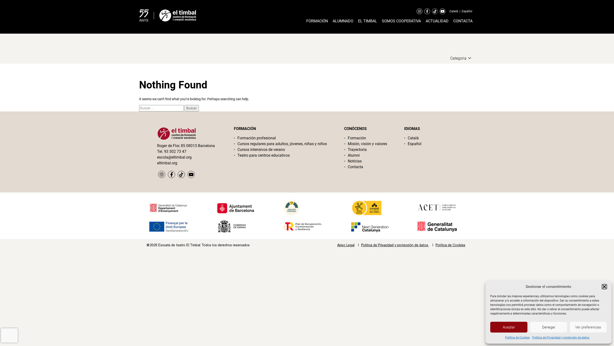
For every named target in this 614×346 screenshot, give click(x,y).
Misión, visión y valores (367, 144)
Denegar (548, 327)
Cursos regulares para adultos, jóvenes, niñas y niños (282, 144)
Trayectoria (357, 149)
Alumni (354, 155)
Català (453, 11)
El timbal (367, 21)
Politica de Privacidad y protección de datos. (561, 337)
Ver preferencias (588, 327)
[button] (604, 286)
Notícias (355, 161)
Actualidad (437, 21)
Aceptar (509, 327)
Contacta (462, 21)
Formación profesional (256, 138)
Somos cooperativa (401, 21)
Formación (317, 21)
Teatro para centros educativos (263, 155)
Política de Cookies (517, 337)
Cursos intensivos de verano (261, 149)
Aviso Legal (345, 245)
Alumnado (343, 21)
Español (467, 11)
